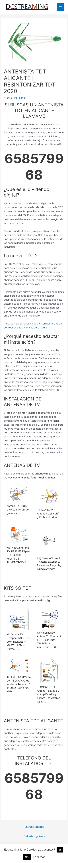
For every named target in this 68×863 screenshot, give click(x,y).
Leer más (39, 857)
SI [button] (60, 849)
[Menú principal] (61, 7)
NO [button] (27, 857)
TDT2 (8, 97)
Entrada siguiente (34, 836)
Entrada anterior (34, 826)
